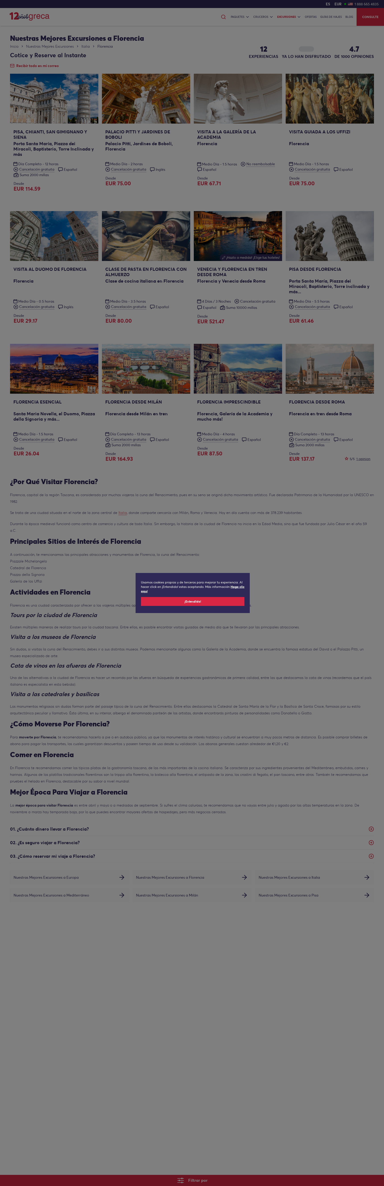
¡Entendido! (192, 601)
